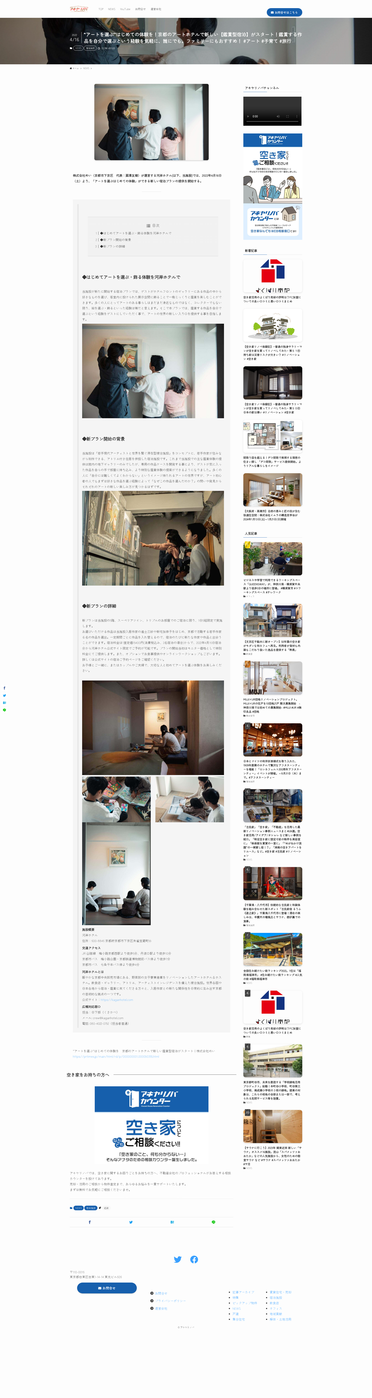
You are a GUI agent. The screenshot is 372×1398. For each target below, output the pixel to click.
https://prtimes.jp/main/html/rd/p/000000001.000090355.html (116, 1056)
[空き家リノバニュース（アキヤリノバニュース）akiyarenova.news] (79, 9)
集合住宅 (238, 1319)
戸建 (235, 1313)
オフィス (276, 1308)
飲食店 (274, 1303)
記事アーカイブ (243, 1292)
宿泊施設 (90, 48)
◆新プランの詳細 (112, 246)
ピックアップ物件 (244, 1303)
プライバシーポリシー (170, 1300)
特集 (235, 1297)
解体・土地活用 (280, 1319)
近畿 (106, 1208)
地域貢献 (276, 1313)
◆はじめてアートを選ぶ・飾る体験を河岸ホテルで (135, 233)
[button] (89, 1222)
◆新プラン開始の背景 (115, 239)
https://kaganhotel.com (117, 999)
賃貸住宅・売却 (280, 1292)
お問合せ (161, 1293)
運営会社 (161, 1308)
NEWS (78, 48)
